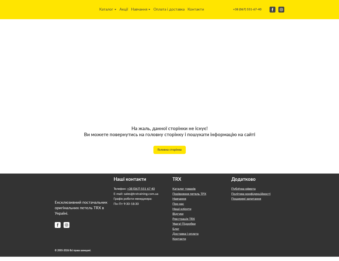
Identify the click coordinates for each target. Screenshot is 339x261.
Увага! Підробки (184, 223)
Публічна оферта (243, 188)
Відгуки (177, 213)
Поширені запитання (246, 198)
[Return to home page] (64, 9)
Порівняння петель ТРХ (189, 193)
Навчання (139, 9)
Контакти (196, 9)
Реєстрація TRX (183, 218)
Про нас (178, 203)
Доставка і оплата (185, 233)
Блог (175, 228)
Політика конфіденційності (251, 193)
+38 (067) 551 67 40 (141, 188)
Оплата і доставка (169, 9)
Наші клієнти (181, 209)
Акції (123, 9)
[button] (247, 9)
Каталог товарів (184, 188)
